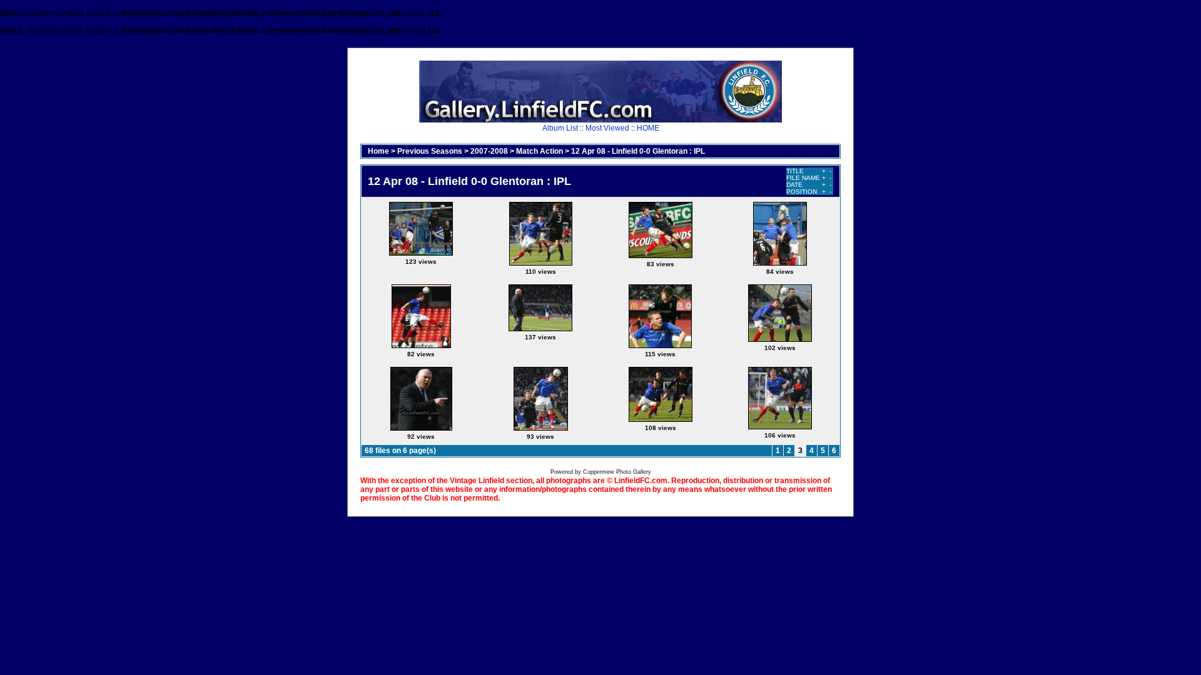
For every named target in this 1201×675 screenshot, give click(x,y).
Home (378, 151)
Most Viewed (607, 128)
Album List (560, 128)
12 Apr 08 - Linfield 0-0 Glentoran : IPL (638, 151)
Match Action (539, 151)
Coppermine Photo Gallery (617, 472)
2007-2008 (489, 151)
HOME (648, 128)
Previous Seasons (429, 151)
